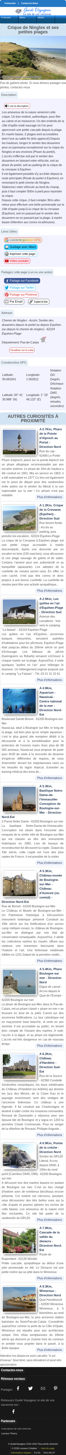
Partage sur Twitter (22, 287)
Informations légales (21, 1453)
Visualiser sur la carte (21, 350)
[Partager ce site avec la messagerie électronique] (42, 1388)
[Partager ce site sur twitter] (30, 1388)
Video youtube (19, 260)
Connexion (10, 3)
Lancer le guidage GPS (25, 240)
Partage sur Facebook (24, 280)
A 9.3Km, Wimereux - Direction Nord (50, 1291)
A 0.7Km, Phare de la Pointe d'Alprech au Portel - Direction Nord (50, 438)
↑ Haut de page (47, 1448)
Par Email (16, 301)
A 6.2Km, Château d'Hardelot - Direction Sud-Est (49, 1062)
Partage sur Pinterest (23, 294)
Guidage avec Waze (23, 246)
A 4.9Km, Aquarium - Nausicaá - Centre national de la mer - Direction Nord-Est (50, 701)
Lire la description (19, 106)
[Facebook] (13, 1411)
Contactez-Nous (29, 3)
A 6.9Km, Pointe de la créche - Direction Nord (51, 1147)
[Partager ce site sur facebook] (18, 1388)
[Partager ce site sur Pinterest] (55, 1388)
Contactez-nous (12, 1370)
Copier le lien (41, 301)
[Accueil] (33, 10)
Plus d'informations (49, 497)
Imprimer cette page (22, 253)
